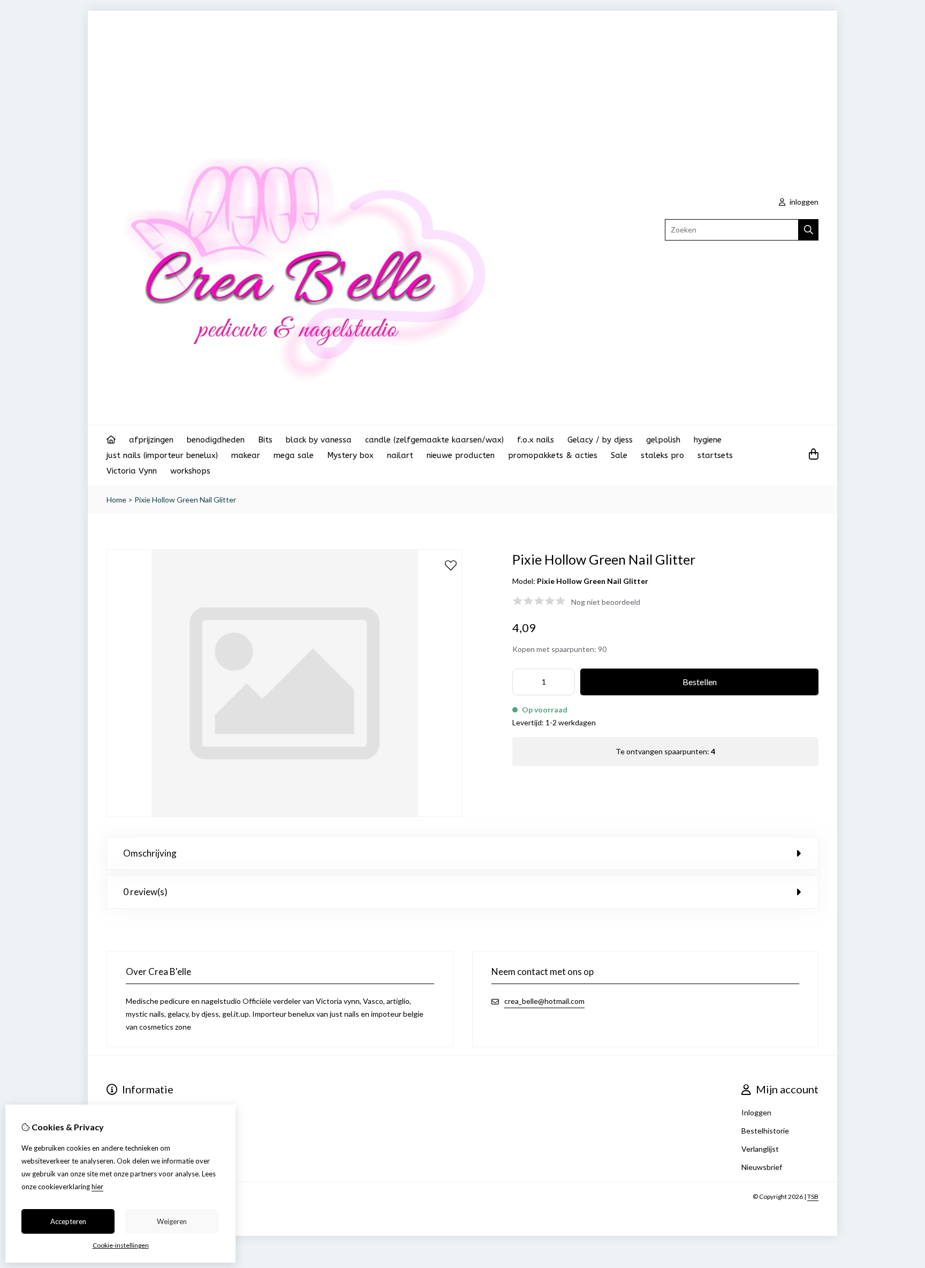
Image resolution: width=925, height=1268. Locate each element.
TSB (812, 1196)
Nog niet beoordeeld (605, 601)
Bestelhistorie (765, 1130)
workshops (190, 471)
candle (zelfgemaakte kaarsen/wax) (434, 440)
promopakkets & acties (552, 455)
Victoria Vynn (132, 471)
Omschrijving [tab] (150, 853)
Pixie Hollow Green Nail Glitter (185, 499)
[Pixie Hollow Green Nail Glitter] (284, 814)
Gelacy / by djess (600, 440)
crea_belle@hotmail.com (544, 1001)
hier (97, 1186)
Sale (619, 455)
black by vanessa (319, 440)
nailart (400, 455)
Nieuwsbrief (761, 1167)
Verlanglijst (760, 1148)
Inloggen (756, 1112)
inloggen (803, 201)
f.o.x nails (535, 440)
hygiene (708, 440)
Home (116, 499)
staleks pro (662, 455)
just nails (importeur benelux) (162, 455)
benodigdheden (216, 440)
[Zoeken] (808, 230)
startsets (715, 455)
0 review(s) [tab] (145, 891)
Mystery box (350, 455)
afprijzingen (151, 440)
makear (245, 455)
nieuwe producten (461, 455)
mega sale (294, 455)
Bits (265, 440)
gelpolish (663, 440)
